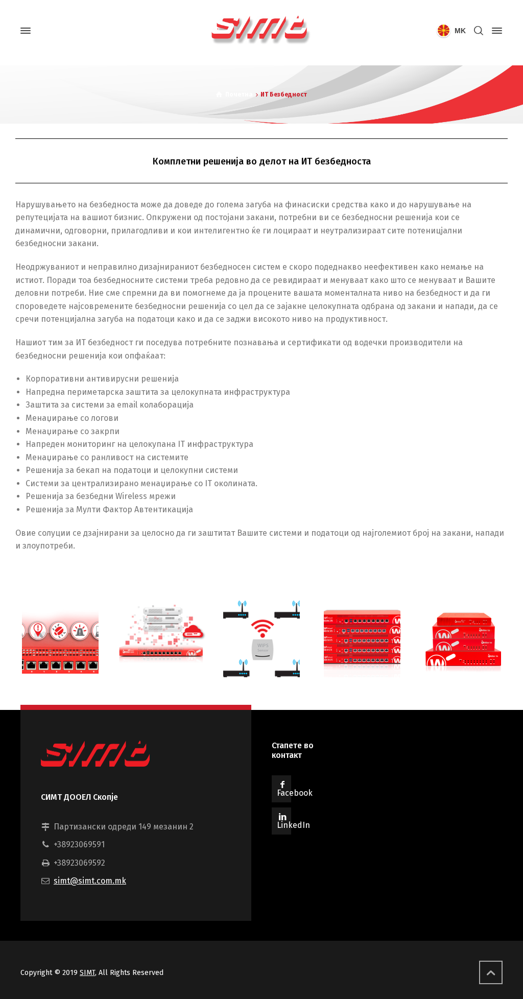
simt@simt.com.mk (90, 881)
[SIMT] (261, 30)
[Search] (478, 31)
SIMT (87, 972)
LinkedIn (293, 825)
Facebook (295, 793)
